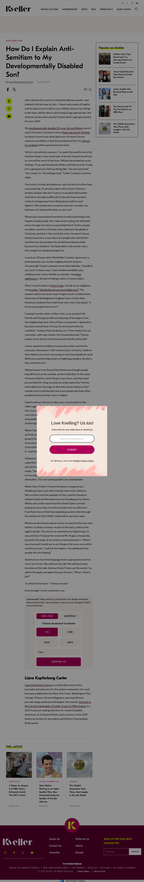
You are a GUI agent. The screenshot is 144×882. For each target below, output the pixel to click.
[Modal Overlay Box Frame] (72, 441)
